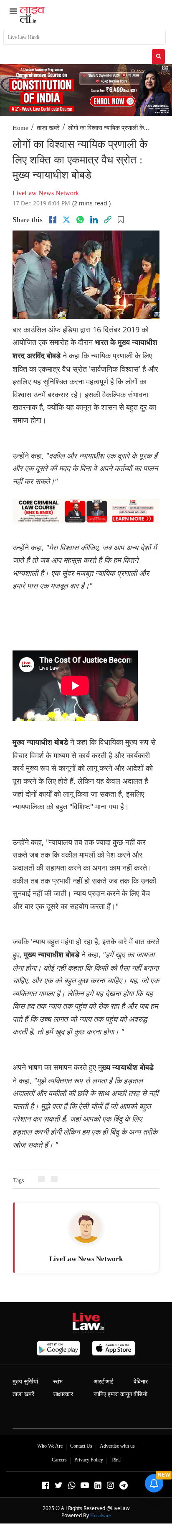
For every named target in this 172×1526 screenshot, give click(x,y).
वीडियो (140, 1394)
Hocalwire (100, 1515)
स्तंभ (58, 1381)
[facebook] (52, 219)
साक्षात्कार (63, 1394)
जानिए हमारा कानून (113, 1394)
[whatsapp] (80, 219)
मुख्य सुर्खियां (25, 1381)
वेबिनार (141, 1381)
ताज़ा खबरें (48, 127)
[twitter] (66, 219)
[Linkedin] (94, 219)
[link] (107, 219)
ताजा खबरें (23, 1394)
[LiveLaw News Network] (86, 1227)
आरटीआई (104, 1381)
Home (20, 127)
